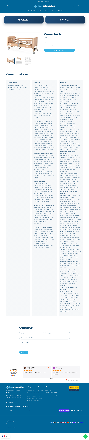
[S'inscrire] (29, 410)
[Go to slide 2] (51, 378)
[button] (7, 6)
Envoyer (23, 352)
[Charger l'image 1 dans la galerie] (10, 61)
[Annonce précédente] (6, 1)
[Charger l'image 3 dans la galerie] (28, 61)
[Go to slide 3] (52, 378)
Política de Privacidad (51, 392)
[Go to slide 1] (50, 378)
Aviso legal (48, 390)
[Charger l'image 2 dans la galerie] (19, 61)
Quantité (46, 42)
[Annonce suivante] (82, 1)
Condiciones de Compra (51, 395)
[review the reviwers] (49, 368)
